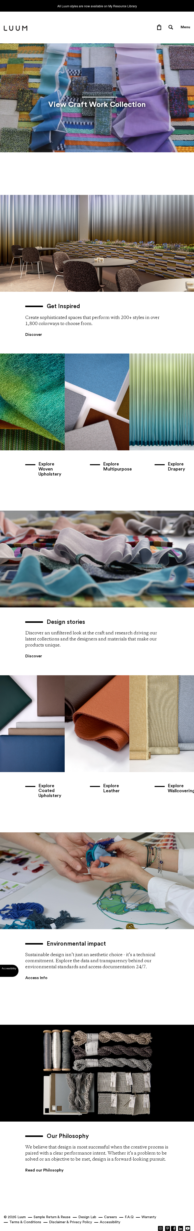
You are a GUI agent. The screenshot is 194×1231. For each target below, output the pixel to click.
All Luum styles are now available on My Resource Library (97, 6)
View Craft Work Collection (97, 104)
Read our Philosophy (44, 1170)
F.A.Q (129, 1217)
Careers (110, 1217)
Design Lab (87, 1217)
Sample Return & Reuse (52, 1217)
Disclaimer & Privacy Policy (70, 1222)
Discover (33, 335)
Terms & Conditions (25, 1222)
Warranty (148, 1217)
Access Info (36, 978)
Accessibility (110, 1222)
